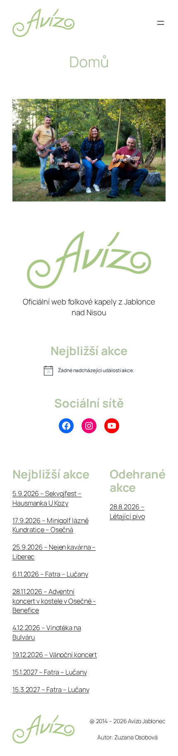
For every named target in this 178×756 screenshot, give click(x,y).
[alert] (89, 371)
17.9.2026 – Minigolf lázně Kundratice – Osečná (50, 525)
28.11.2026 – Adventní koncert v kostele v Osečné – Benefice (54, 601)
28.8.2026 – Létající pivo (127, 511)
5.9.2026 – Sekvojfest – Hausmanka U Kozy (47, 498)
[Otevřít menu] (161, 23)
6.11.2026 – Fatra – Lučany (50, 574)
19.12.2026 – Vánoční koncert (54, 654)
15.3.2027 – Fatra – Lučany (50, 689)
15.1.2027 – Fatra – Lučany (49, 672)
